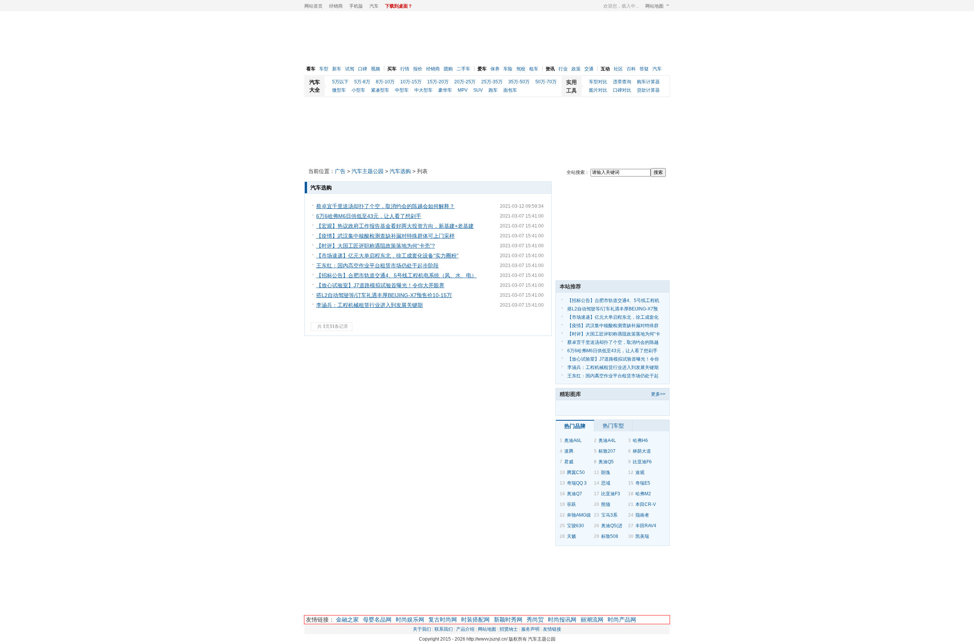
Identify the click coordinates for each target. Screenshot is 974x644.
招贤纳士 (509, 629)
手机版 (356, 6)
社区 (618, 69)
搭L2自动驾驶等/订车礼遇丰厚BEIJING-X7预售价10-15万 (384, 295)
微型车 (339, 90)
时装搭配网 (475, 619)
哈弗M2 (643, 493)
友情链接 (552, 629)
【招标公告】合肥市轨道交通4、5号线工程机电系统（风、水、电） (396, 275)
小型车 (358, 90)
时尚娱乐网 (410, 619)
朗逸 (605, 472)
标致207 (607, 451)
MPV (463, 90)
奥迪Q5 (606, 461)
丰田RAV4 (645, 525)
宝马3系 (609, 515)
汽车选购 (400, 171)
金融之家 (347, 619)
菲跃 (571, 504)
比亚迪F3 (610, 493)
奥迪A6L (573, 440)
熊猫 (605, 504)
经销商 (336, 6)
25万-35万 (492, 81)
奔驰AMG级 (579, 515)
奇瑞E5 (642, 483)
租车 (533, 69)
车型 (323, 69)
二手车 (463, 69)
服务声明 (530, 629)
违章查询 (622, 81)
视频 (375, 69)
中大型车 (423, 90)
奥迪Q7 (574, 493)
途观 (640, 472)
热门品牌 (575, 426)
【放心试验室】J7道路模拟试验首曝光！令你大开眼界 (380, 285)
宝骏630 (575, 525)
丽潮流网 (592, 619)
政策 (576, 69)
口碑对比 (622, 90)
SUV (478, 90)
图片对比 (598, 90)
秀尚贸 (535, 619)
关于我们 (422, 629)
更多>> (658, 394)
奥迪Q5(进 (611, 525)
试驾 (349, 69)
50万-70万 (546, 81)
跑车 (493, 90)
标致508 (609, 536)
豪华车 (445, 90)
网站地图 (654, 6)
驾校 (520, 69)
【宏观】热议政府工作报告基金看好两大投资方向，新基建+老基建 (395, 226)
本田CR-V (645, 504)
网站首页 (313, 6)
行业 (563, 69)
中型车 (402, 90)
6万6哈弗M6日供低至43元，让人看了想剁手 (368, 216)
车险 (507, 69)
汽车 (374, 6)
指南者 (642, 515)
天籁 (571, 536)
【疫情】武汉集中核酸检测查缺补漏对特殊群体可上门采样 (385, 236)
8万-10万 (385, 81)
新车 (336, 69)
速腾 (568, 451)
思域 (605, 483)
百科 (631, 69)
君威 (568, 461)
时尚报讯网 (562, 619)
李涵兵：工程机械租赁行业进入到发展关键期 (369, 305)
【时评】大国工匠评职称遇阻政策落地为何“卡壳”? (375, 246)
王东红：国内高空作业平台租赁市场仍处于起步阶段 (377, 265)
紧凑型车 (380, 90)
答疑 (644, 69)
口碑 (362, 69)
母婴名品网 (377, 619)
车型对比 (598, 81)
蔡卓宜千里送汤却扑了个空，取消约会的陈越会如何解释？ (385, 206)
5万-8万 (362, 81)
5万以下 (340, 81)
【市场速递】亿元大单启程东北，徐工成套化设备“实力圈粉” (387, 256)
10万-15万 (411, 81)
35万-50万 (519, 81)
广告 (340, 171)
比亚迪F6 (642, 461)
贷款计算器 (648, 90)
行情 (404, 69)
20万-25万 (465, 81)
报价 (417, 69)
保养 (495, 69)
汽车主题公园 (368, 171)
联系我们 (443, 629)
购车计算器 (648, 81)
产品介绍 (465, 629)
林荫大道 (642, 451)
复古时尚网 (442, 619)
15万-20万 (438, 81)
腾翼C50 (576, 472)
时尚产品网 (622, 619)
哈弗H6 (640, 440)
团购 (448, 69)
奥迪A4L (607, 440)
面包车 (510, 90)
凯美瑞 (642, 536)
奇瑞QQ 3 (577, 483)
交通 (589, 69)
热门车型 (613, 426)
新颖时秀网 (508, 619)
